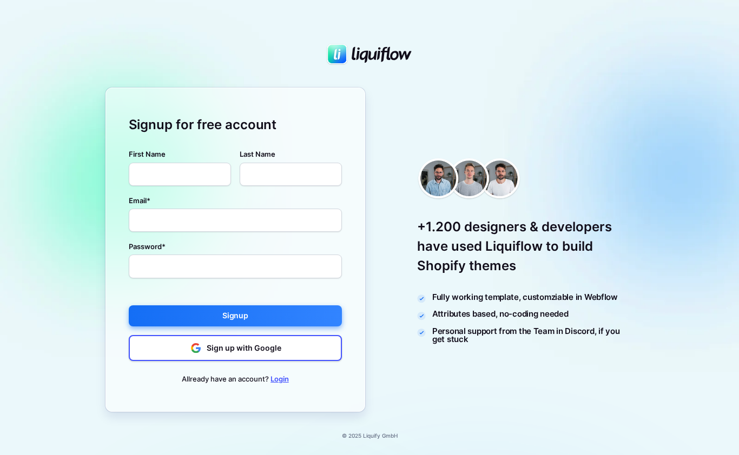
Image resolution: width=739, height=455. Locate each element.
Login (279, 378)
